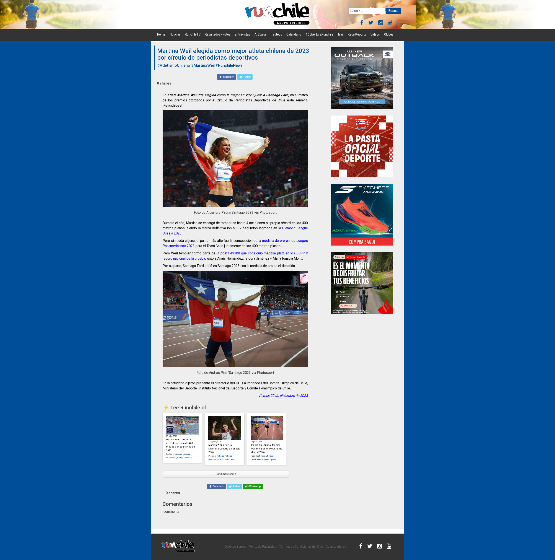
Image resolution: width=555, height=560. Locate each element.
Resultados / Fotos (217, 34)
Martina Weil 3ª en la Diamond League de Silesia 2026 (224, 449)
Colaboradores (336, 546)
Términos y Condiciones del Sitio (301, 546)
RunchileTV (193, 34)
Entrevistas (242, 34)
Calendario (293, 34)
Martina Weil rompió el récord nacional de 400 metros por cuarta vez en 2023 (180, 445)
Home (161, 34)
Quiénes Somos (235, 546)
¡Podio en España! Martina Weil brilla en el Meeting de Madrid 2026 (266, 449)
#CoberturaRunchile (319, 34)
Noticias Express (184, 458)
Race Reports (357, 34)
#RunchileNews (229, 65)
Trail (340, 34)
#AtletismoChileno (173, 65)
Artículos (261, 34)
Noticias (175, 34)
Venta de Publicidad (262, 546)
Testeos (276, 34)
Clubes (388, 34)
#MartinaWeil (203, 65)
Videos (375, 34)
